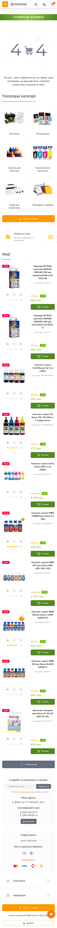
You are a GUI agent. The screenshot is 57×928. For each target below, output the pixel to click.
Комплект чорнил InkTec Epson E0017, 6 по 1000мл (42, 467)
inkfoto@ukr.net (28, 860)
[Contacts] (44, 4)
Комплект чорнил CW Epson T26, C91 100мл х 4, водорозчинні (43, 417)
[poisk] (36, 4)
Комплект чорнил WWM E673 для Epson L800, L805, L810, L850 (43, 565)
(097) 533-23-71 (30, 812)
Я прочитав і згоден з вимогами (30, 792)
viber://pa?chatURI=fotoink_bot (24, 853)
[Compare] (21, 294)
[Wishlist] (14, 294)
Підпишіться (43, 786)
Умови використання (27, 792)
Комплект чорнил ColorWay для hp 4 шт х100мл (43, 368)
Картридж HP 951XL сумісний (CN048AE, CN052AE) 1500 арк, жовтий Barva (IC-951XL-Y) (43, 321)
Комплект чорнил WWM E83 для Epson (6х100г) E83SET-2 (43, 664)
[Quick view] (7, 294)
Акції (6, 254)
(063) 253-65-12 (30, 815)
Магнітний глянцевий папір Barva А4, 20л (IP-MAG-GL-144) (43, 713)
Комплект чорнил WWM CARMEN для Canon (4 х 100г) (43, 516)
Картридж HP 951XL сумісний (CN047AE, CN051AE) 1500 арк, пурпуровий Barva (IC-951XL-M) (42, 272)
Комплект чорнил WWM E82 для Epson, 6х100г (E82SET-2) (43, 615)
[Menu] (5, 4)
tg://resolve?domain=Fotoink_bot (31, 853)
